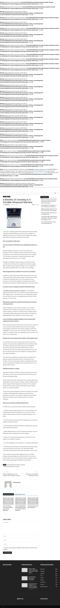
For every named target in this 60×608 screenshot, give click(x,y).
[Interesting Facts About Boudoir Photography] (25, 578)
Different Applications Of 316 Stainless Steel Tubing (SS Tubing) (11, 474)
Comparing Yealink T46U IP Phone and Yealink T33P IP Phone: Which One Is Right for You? (49, 218)
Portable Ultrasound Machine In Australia (11, 466)
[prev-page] (4, 513)
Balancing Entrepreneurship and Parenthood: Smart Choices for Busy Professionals (48, 201)
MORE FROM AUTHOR (20, 494)
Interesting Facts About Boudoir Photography (32, 578)
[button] (55, 193)
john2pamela (7, 204)
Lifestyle (8, 194)
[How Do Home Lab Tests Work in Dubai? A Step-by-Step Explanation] (8, 501)
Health (13, 194)
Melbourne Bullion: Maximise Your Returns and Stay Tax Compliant (49, 209)
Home (4, 194)
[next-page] (6, 513)
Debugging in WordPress (40, 172)
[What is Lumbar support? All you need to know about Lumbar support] (25, 570)
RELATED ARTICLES (8, 494)
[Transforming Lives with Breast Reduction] (33, 501)
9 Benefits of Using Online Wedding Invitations (32, 474)
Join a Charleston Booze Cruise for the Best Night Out (48, 222)
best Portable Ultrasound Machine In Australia (16, 464)
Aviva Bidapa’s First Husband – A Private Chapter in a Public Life (48, 206)
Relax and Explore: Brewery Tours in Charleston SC (49, 213)
